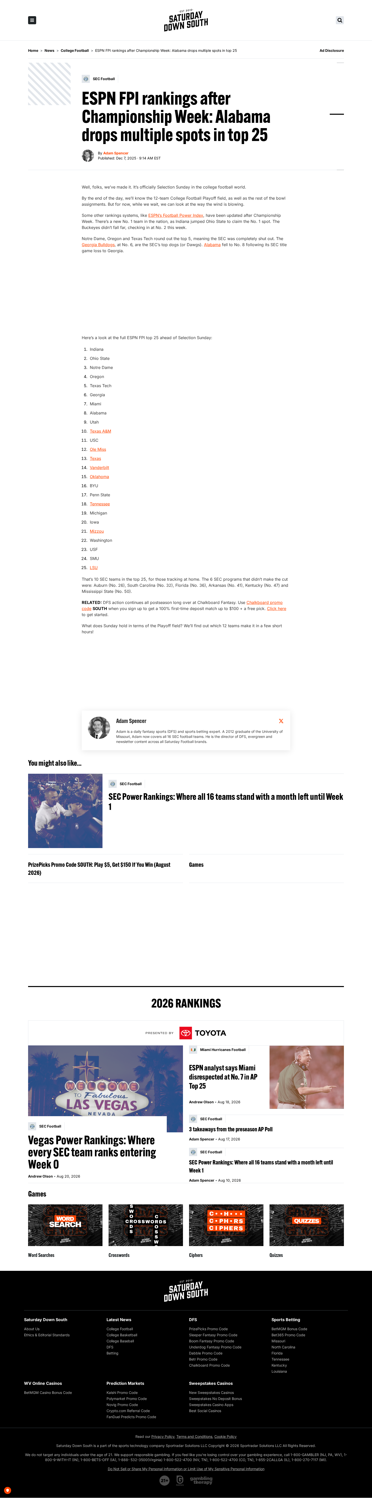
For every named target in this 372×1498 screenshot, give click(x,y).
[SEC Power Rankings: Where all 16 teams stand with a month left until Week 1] (65, 811)
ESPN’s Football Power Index (175, 215)
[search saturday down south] (340, 20)
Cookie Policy (225, 1436)
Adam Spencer (116, 153)
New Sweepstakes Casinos (211, 1392)
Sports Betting (286, 1319)
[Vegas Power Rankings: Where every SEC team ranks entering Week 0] (105, 1088)
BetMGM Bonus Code (289, 1329)
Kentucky (279, 1365)
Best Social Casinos (205, 1411)
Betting (112, 1353)
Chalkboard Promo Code (209, 1365)
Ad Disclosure (332, 50)
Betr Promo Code (203, 1359)
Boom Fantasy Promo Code (211, 1341)
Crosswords (119, 1255)
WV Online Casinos (43, 1383)
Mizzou (97, 531)
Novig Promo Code (122, 1404)
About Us (31, 1329)
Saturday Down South (45, 1319)
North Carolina (283, 1347)
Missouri (278, 1341)
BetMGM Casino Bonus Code (48, 1392)
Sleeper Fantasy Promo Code (213, 1335)
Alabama (212, 244)
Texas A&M (100, 431)
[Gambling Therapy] (201, 1480)
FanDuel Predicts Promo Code (131, 1417)
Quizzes (276, 1255)
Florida (277, 1353)
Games (196, 864)
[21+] (164, 1481)
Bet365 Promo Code (288, 1335)
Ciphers (196, 1255)
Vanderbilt (99, 467)
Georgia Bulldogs (98, 244)
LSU (94, 567)
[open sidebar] (32, 20)
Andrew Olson (40, 1176)
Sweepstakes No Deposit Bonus (215, 1398)
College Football (120, 1329)
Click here (276, 608)
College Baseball (120, 1341)
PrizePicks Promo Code (208, 1329)
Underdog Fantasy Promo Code (215, 1347)
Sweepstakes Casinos (211, 1383)
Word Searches (41, 1255)
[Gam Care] (180, 1481)
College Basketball (122, 1335)
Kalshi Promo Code (122, 1392)
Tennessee (100, 503)
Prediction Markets (125, 1383)
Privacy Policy (162, 1436)
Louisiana (279, 1371)
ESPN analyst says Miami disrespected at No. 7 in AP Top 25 (223, 1076)
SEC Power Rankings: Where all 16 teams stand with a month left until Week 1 (226, 801)
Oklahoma (99, 476)
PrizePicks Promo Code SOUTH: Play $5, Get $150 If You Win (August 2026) (99, 868)
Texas (95, 458)
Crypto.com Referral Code (128, 1411)
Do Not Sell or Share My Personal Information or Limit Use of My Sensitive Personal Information (186, 1469)
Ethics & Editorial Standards (47, 1335)
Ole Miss (98, 449)
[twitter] (281, 721)
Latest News (119, 1319)
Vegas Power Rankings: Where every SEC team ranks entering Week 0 (92, 1152)
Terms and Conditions (194, 1436)
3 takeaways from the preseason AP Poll (231, 1129)
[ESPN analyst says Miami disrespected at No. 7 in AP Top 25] (307, 1077)
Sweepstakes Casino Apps (211, 1404)
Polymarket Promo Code (127, 1398)
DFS (110, 1347)
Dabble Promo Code (205, 1353)
